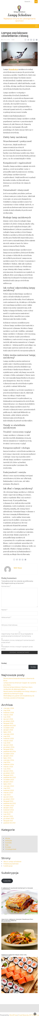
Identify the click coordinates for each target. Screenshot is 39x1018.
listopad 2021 (8, 821)
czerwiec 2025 (8, 734)
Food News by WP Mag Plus (29, 1015)
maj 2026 (6, 710)
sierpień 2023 (8, 782)
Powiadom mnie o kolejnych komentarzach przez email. (18, 641)
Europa (8, 847)
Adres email (6, 617)
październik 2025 (9, 725)
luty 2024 (6, 769)
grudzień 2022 (8, 799)
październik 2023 (9, 777)
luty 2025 (6, 743)
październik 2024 (9, 751)
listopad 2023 (8, 775)
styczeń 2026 (8, 719)
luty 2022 (6, 814)
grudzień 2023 (8, 773)
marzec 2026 (8, 715)
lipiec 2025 (7, 732)
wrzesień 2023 (8, 779)
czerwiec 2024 (8, 760)
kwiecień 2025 (8, 738)
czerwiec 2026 (8, 708)
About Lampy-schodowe (12, 861)
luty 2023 (6, 795)
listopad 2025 (8, 723)
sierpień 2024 (8, 756)
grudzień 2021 (8, 818)
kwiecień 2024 (8, 764)
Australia (8, 843)
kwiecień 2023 (8, 790)
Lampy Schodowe (19, 15)
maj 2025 (6, 736)
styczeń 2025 (8, 745)
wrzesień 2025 (8, 728)
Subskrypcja (7, 866)
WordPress (13, 1015)
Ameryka (8, 840)
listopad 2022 (8, 801)
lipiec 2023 (7, 784)
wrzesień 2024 (8, 754)
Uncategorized (10, 849)
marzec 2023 (8, 792)
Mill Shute (18, 568)
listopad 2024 (8, 749)
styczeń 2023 (8, 797)
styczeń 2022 (8, 816)
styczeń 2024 (8, 771)
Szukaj (4, 663)
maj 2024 (6, 762)
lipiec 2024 (7, 758)
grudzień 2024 (8, 747)
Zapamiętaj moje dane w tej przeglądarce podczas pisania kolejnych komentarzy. (17, 635)
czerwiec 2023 (8, 786)
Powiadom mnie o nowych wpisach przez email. (17, 648)
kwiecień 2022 (8, 810)
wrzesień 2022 (8, 805)
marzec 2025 (8, 741)
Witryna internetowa (9, 625)
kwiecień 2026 (8, 712)
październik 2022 (9, 803)
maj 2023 (6, 788)
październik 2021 (9, 823)
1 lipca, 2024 (6, 39)
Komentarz (6, 586)
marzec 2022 (8, 812)
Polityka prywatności (11, 864)
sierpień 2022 (8, 808)
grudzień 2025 (8, 721)
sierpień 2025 (8, 730)
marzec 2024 (8, 767)
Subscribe (7, 881)
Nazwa (4, 610)
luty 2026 (6, 717)
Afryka (7, 838)
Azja (13, 39)
